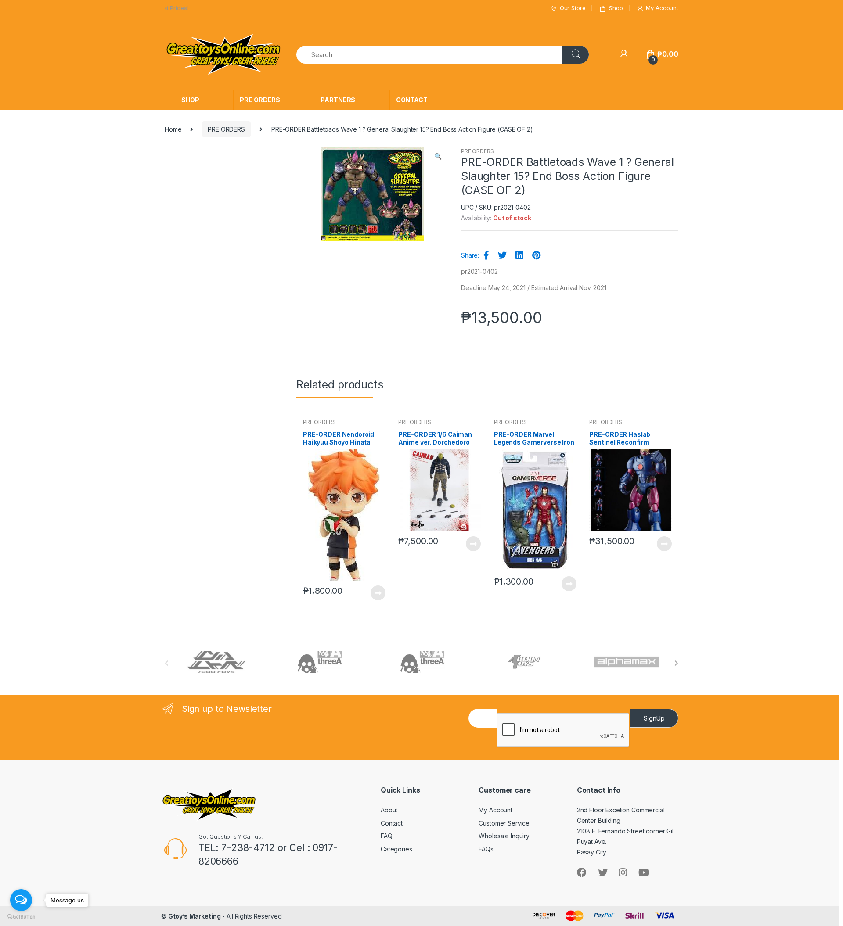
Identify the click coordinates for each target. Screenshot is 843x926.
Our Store (573, 7)
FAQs (486, 849)
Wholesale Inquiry (504, 836)
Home (173, 129)
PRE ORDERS (260, 100)
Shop (616, 7)
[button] (438, 157)
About (389, 810)
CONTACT (412, 100)
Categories (396, 849)
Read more (377, 592)
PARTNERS (338, 100)
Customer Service (504, 823)
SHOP (190, 100)
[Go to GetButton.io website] (21, 917)
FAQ (387, 836)
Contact (392, 823)
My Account (662, 7)
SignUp (654, 718)
